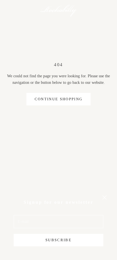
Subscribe (58, 240)
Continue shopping (59, 99)
